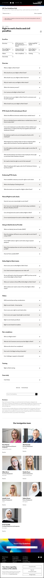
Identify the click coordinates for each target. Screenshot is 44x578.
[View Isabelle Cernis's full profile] (11, 489)
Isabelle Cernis (6, 498)
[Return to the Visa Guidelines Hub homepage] (37, 2)
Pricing (3, 559)
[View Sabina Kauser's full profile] (32, 489)
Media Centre (5, 557)
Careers (4, 562)
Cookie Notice (15, 559)
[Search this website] (36, 394)
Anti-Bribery (25, 557)
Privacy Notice (15, 557)
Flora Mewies (5, 445)
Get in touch (17, 2)
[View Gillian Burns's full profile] (11, 463)
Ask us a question (38, 13)
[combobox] (7, 13)
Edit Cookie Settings (16, 560)
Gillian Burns (5, 472)
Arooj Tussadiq (6, 525)
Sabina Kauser (26, 498)
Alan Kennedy (26, 445)
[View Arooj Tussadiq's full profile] (11, 515)
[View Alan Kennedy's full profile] (32, 435)
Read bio (4, 452)
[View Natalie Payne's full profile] (32, 463)
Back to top (18, 387)
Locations (4, 560)
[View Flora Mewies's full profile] (11, 435)
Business (7, 26)
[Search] (21, 3)
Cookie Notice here (13, 574)
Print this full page (24, 387)
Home (3, 26)
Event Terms (25, 559)
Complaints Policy (26, 562)
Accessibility (25, 560)
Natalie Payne (26, 472)
